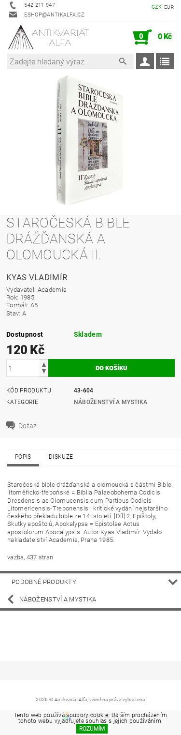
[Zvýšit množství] (44, 363)
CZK (157, 7)
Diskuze (61, 456)
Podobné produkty (44, 581)
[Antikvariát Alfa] (49, 37)
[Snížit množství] (44, 372)
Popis (23, 456)
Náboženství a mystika (111, 402)
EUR (169, 7)
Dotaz (27, 426)
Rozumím (92, 728)
